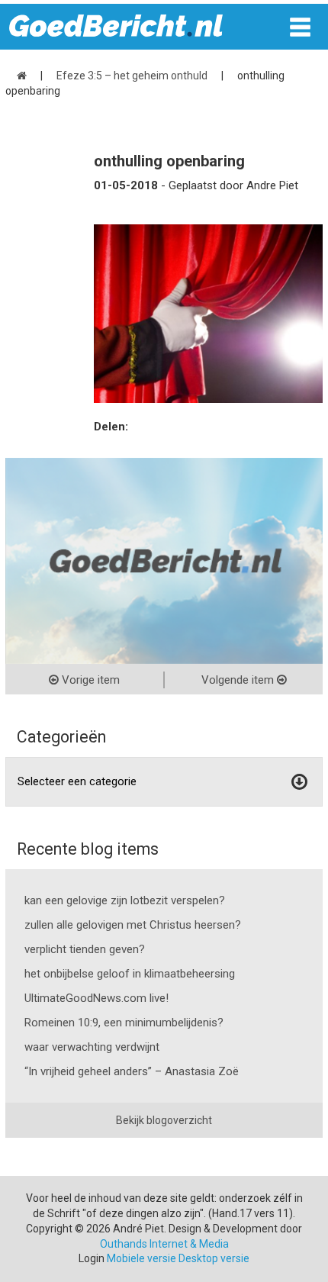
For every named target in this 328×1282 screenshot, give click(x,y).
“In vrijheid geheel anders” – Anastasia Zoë (131, 1071)
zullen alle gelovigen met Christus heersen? (132, 925)
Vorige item (89, 680)
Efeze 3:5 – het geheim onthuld (131, 75)
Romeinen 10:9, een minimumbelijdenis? (123, 1022)
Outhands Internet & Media (164, 1244)
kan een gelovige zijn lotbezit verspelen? (124, 900)
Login (92, 1258)
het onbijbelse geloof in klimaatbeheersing (129, 974)
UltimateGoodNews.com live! (96, 998)
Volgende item (239, 680)
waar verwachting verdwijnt (91, 1047)
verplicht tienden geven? (84, 949)
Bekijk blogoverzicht (164, 1120)
